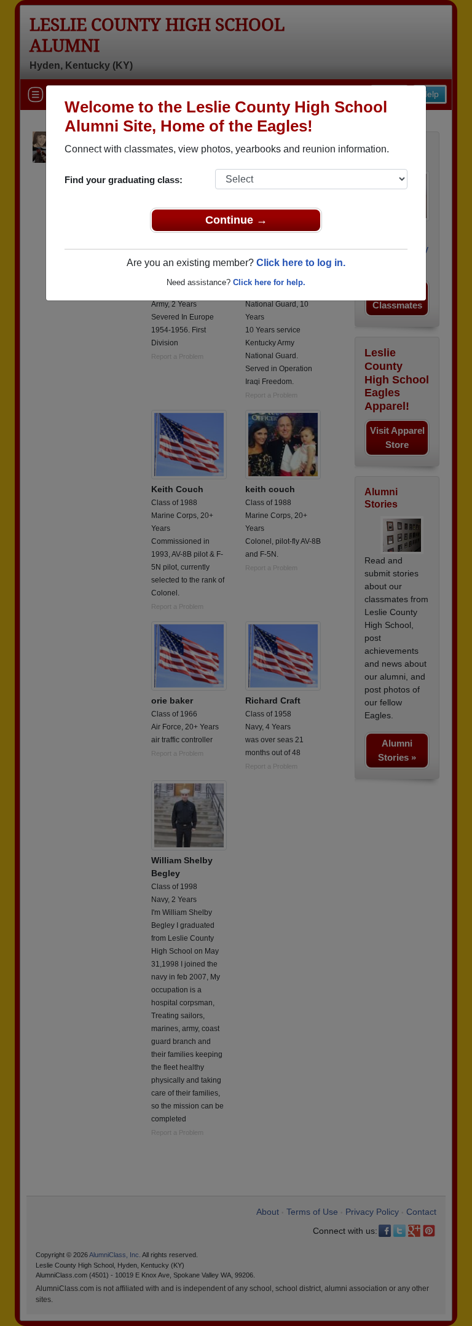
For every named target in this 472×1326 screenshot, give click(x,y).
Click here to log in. (300, 262)
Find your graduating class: (124, 180)
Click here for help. (269, 282)
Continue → (236, 220)
